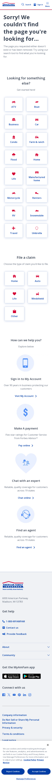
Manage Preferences (26, 778)
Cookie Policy (30, 760)
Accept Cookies (39, 771)
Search (28, 4)
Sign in (40, 4)
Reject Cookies (13, 771)
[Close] (48, 745)
